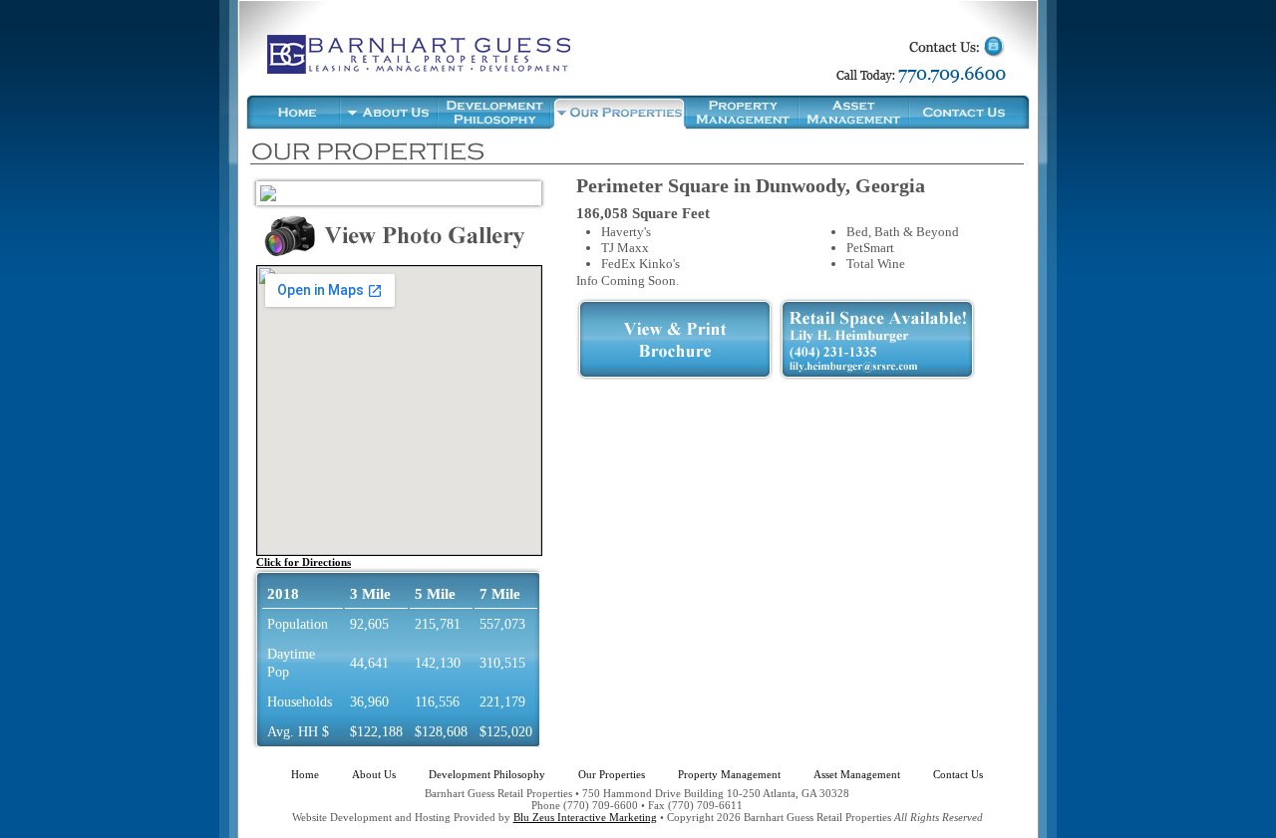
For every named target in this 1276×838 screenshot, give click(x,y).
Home (305, 774)
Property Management (729, 774)
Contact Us (958, 774)
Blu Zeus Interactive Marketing (585, 817)
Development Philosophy (487, 774)
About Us (374, 774)
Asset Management (856, 774)
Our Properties (611, 774)
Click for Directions (303, 562)
